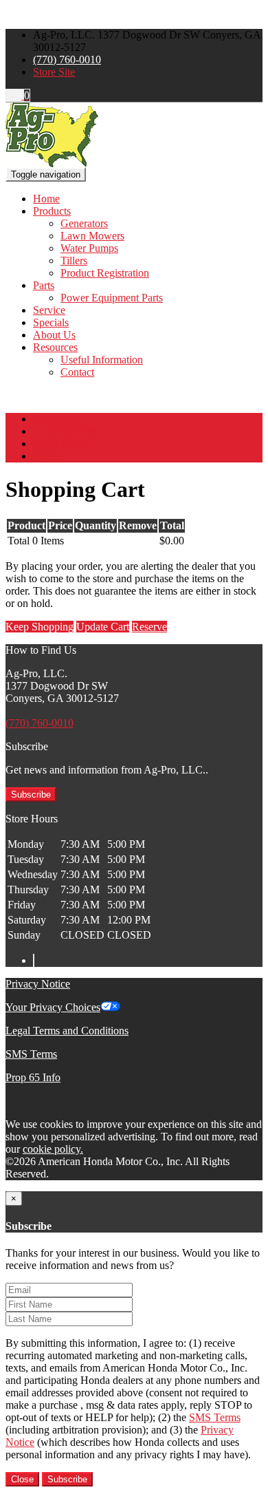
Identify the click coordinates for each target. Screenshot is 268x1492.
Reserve (149, 626)
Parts (43, 285)
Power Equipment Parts (111, 297)
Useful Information (101, 359)
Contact (77, 372)
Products (52, 211)
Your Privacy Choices (52, 1007)
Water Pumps (89, 248)
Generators (84, 223)
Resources (55, 347)
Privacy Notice (37, 984)
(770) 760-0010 (67, 59)
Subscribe (31, 794)
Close (22, 1479)
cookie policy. (53, 1149)
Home (46, 198)
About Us (54, 335)
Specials (51, 322)
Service (49, 310)
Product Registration (104, 273)
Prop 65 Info (32, 1077)
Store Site (54, 72)
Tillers (73, 260)
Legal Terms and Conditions (67, 1030)
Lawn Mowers (92, 236)
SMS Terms (31, 1054)
